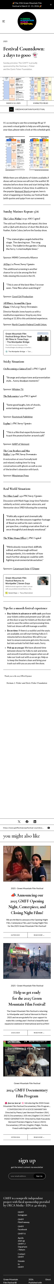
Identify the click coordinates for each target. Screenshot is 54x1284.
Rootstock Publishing (22, 416)
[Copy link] (48, 828)
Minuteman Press (20, 475)
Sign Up (39, 1176)
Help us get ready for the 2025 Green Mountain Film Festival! (26, 998)
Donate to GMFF (21, 1264)
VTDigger (34, 568)
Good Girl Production (22, 296)
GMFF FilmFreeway (22, 1220)
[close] (51, 4)
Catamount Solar (21, 568)
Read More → (39, 935)
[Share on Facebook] (27, 821)
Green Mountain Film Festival (30, 109)
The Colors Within (12, 218)
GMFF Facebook (22, 1227)
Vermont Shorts (22, 191)
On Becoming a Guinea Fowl (17, 368)
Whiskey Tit (17, 389)
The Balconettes (11, 396)
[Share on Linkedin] (34, 821)
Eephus (6, 423)
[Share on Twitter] (19, 821)
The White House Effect (14, 538)
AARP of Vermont (20, 444)
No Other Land (10, 496)
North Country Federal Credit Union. (29, 324)
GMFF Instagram (22, 1213)
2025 (5, 41)
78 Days (6, 264)
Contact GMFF (21, 1255)
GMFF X (22, 1233)
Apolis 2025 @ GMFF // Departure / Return (22, 1244)
